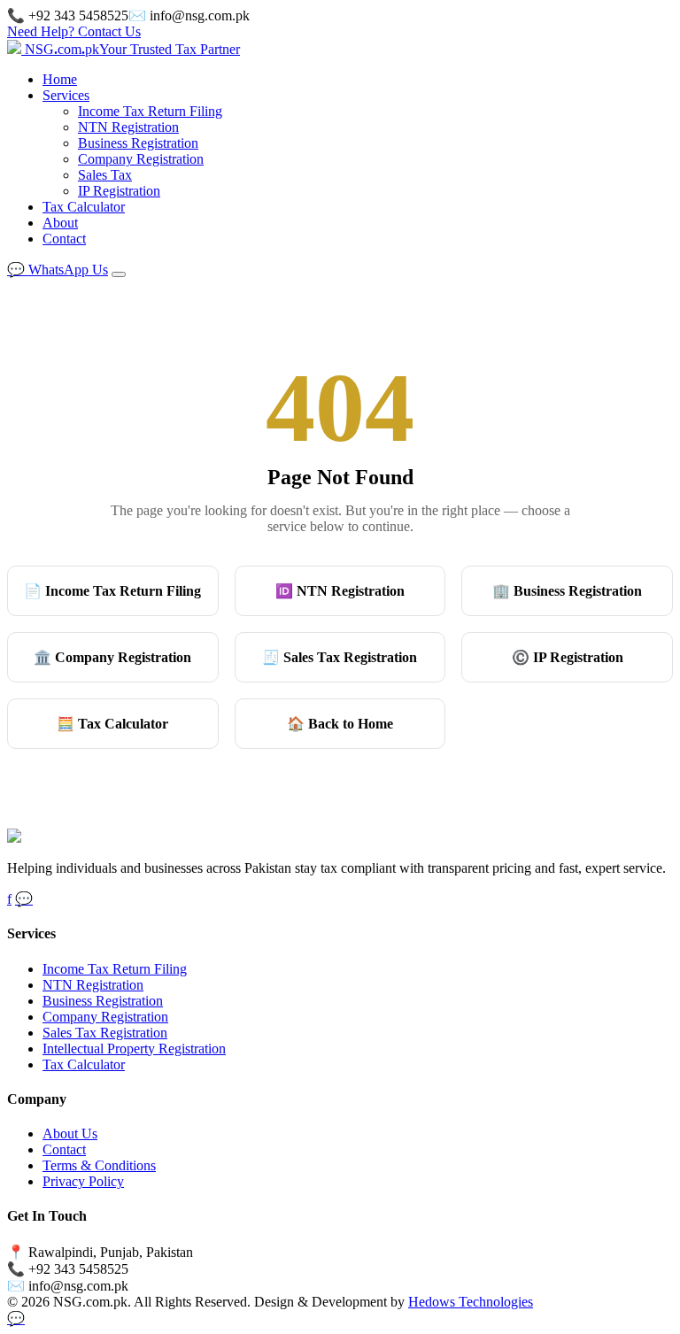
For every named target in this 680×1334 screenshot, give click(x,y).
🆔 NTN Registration (340, 590)
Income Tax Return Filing (150, 111)
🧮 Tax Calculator (112, 723)
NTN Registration (128, 127)
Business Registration (138, 142)
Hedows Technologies (470, 1301)
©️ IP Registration (567, 657)
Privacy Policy (83, 1181)
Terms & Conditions (99, 1165)
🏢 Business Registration (567, 590)
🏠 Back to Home (340, 723)
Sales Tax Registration (104, 1032)
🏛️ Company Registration (112, 657)
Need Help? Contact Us (74, 31)
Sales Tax (105, 174)
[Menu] (119, 274)
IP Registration (119, 190)
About (60, 222)
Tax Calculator (83, 206)
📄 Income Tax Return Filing (112, 590)
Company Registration (141, 158)
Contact (64, 238)
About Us (69, 1133)
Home (59, 79)
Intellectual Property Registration (134, 1048)
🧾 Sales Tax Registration (339, 657)
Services (65, 95)
